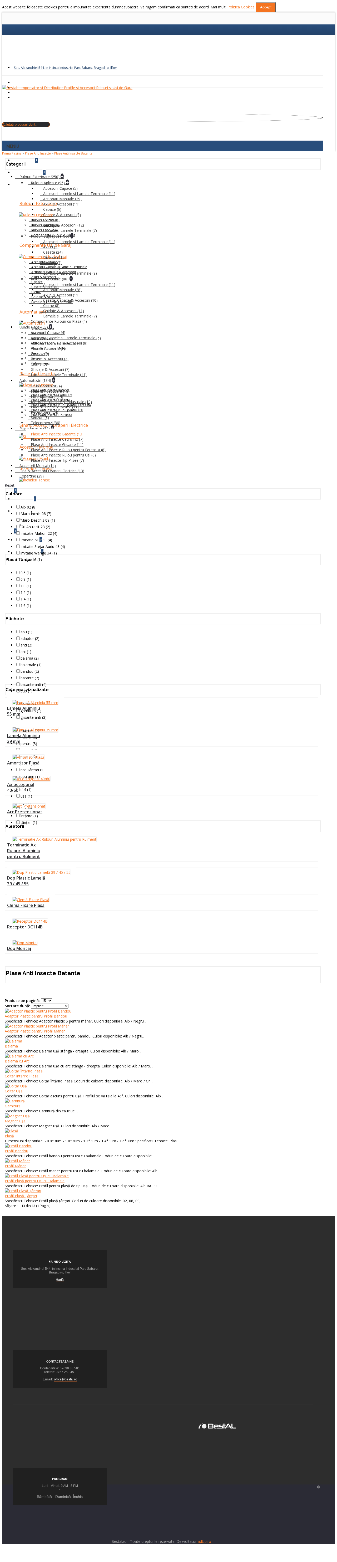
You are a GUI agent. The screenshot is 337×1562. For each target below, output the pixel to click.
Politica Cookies (241, 6)
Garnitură (13, 1105)
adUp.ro (204, 1541)
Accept (265, 7)
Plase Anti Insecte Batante (73, 153)
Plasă (9, 1135)
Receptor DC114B (25, 927)
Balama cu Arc (17, 1061)
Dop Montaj (19, 948)
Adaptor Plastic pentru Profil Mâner (35, 1031)
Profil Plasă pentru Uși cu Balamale (35, 1180)
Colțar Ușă (14, 1090)
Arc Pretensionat (24, 812)
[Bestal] (217, 1425)
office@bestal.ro (65, 1379)
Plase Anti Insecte (38, 153)
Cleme (36, 292)
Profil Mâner (15, 1165)
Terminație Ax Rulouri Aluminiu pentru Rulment (23, 850)
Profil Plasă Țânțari (21, 1195)
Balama (11, 1046)
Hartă (60, 1280)
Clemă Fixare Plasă (25, 905)
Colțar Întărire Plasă (21, 1075)
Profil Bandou (16, 1150)
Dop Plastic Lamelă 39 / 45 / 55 (26, 881)
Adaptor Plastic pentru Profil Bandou (36, 1016)
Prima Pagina (12, 153)
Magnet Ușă (15, 1120)
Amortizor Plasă (23, 763)
